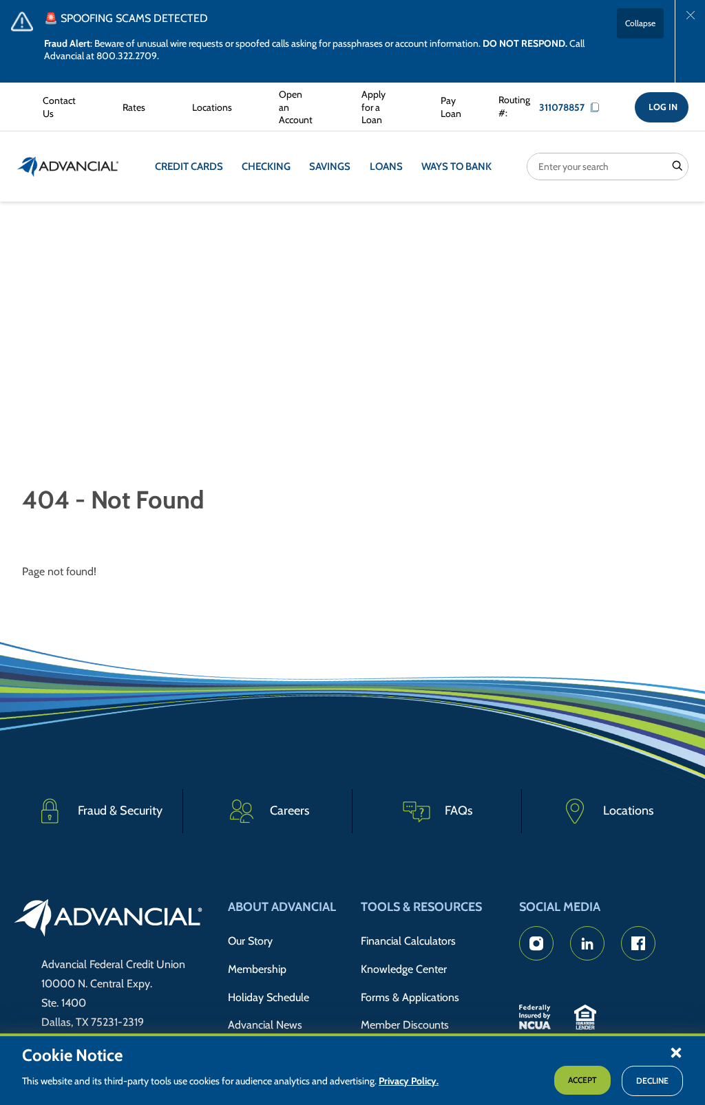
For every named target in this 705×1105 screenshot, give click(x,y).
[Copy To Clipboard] (598, 107)
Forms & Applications (410, 997)
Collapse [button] (640, 23)
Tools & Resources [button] (421, 906)
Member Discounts (405, 1024)
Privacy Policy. (409, 1081)
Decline (652, 1080)
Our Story (250, 940)
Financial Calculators (408, 940)
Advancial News (265, 1024)
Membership (257, 969)
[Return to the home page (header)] (68, 166)
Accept (582, 1080)
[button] (676, 1052)
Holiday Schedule (268, 997)
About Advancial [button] (282, 906)
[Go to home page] (108, 920)
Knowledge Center (404, 969)
